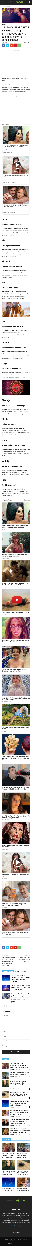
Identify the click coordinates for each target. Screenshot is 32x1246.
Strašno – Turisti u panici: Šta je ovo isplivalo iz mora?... (22, 1155)
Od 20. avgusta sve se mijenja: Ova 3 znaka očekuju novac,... (8, 1190)
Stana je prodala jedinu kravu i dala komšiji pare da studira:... (23, 1190)
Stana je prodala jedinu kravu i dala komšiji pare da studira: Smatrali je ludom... (19, 1112)
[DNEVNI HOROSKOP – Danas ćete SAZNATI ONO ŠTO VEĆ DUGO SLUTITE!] (6, 988)
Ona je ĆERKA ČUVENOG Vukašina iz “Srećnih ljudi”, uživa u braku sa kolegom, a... (19, 1065)
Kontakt (19, 1239)
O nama (25, 1239)
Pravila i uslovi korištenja (16, 1241)
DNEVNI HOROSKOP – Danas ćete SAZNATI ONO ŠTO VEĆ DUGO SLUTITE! (20, 987)
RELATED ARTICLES (8, 971)
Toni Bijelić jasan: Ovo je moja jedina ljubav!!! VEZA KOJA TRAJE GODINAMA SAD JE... (19, 1121)
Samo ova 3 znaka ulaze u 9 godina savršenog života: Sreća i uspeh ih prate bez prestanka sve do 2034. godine (20, 998)
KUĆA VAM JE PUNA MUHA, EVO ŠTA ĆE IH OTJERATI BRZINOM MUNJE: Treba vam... (20, 1094)
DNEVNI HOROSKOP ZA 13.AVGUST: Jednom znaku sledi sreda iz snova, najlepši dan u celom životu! (8, 961)
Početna (6, 1239)
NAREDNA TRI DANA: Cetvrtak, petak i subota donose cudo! (23, 959)
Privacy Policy (12, 1239)
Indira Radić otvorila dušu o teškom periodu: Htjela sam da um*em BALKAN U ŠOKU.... (20, 1130)
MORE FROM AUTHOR (21, 971)
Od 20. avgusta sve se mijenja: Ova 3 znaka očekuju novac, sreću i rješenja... (20, 1103)
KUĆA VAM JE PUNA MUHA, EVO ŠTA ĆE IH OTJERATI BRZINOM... (23, 1172)
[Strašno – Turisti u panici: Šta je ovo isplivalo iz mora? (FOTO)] (5, 1075)
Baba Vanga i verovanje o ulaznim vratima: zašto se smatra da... (8, 1172)
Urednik (12, 1069)
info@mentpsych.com (19, 1226)
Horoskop (4, 24)
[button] (29, 2)
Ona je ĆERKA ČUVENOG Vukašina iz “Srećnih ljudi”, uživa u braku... (8, 1155)
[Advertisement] (16, 63)
